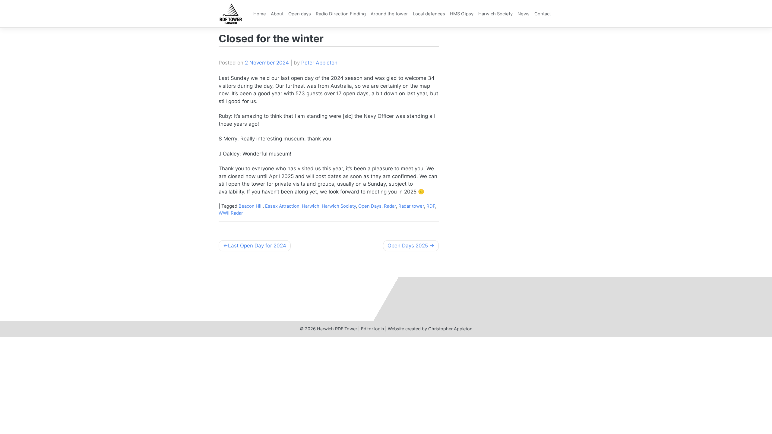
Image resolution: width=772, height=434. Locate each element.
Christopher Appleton (450, 328)
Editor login (372, 328)
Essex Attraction (282, 206)
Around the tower (389, 14)
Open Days (369, 206)
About (277, 14)
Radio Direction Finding (341, 14)
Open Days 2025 (408, 246)
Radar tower (411, 206)
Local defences (429, 14)
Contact (542, 14)
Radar (390, 206)
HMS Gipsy (461, 14)
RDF (430, 206)
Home (259, 14)
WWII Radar (231, 213)
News (523, 14)
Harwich (310, 206)
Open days (299, 14)
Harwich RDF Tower (337, 328)
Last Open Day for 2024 (257, 246)
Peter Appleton (319, 63)
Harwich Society (495, 14)
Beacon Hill (251, 206)
